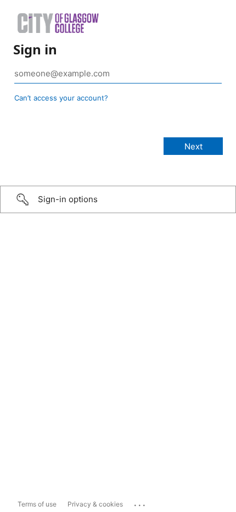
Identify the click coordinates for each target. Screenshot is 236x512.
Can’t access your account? (61, 97)
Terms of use (37, 504)
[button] (118, 199)
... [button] (140, 502)
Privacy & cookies (95, 504)
